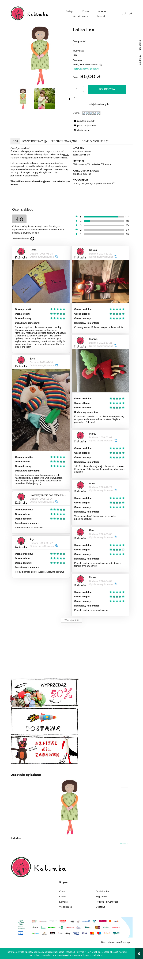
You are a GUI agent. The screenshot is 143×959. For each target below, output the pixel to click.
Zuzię (56, 157)
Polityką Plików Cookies (88, 951)
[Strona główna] (29, 13)
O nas (62, 891)
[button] (69, 99)
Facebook (140, 45)
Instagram (140, 60)
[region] (71, 650)
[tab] (15, 141)
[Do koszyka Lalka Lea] (124, 783)
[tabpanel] (71, 166)
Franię (64, 157)
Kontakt (63, 896)
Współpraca (65, 906)
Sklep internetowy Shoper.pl (115, 942)
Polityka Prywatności (107, 901)
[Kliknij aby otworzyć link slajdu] (71, 650)
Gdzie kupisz (102, 891)
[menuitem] (69, 11)
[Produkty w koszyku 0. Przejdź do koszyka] (117, 13)
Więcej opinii (72, 620)
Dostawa (100, 906)
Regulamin (101, 896)
